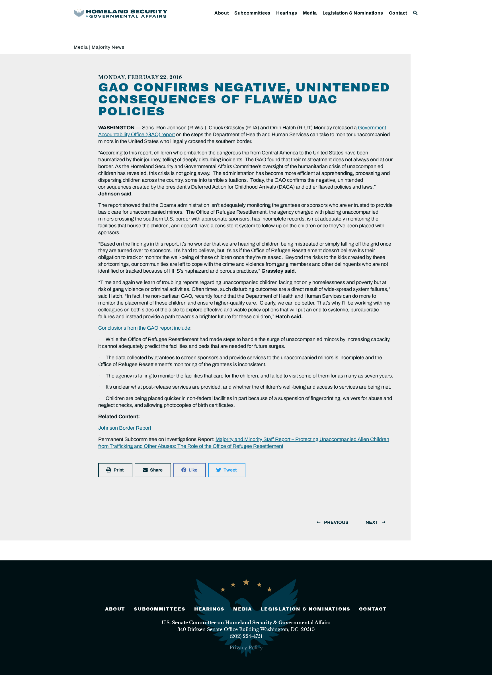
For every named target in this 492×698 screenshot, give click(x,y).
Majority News (108, 47)
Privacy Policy (246, 647)
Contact (398, 13)
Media (310, 13)
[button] (415, 13)
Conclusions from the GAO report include (144, 328)
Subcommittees (252, 13)
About (221, 13)
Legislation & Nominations (353, 13)
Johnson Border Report (124, 428)
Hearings (286, 13)
